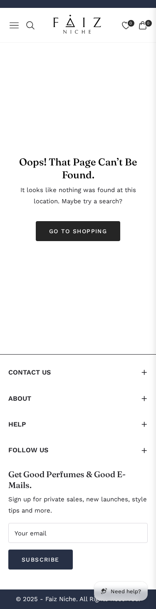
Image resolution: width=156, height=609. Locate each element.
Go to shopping (78, 231)
